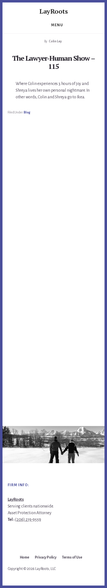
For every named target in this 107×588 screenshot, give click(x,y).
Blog (27, 112)
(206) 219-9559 (28, 519)
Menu (57, 25)
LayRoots (53, 11)
